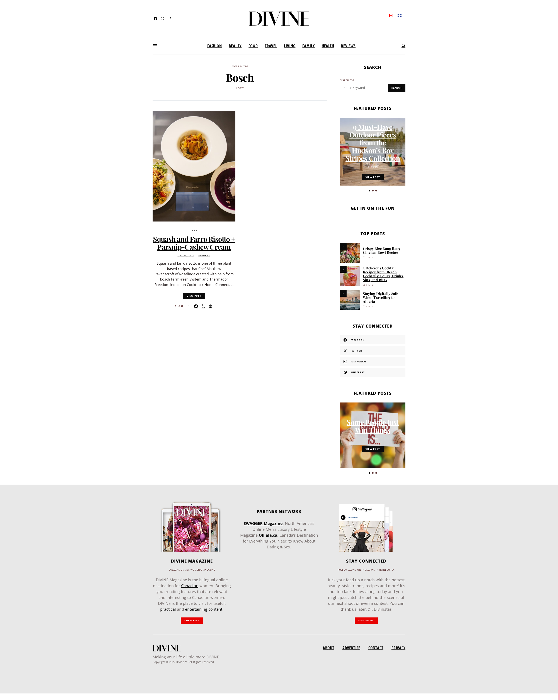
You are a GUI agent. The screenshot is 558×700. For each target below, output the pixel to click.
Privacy (398, 647)
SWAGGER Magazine (263, 523)
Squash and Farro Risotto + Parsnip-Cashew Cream (194, 242)
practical (168, 609)
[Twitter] (163, 18)
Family (308, 45)
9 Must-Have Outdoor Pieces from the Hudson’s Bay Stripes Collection (372, 142)
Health (328, 45)
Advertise (351, 647)
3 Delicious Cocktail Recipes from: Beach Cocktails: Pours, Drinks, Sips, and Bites (383, 274)
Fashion (214, 45)
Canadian (189, 585)
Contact (375, 647)
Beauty (235, 45)
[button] (369, 190)
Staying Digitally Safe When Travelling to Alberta (380, 297)
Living (289, 45)
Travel (271, 45)
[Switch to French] (399, 15)
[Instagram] (170, 18)
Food (253, 45)
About (328, 647)
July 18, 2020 (186, 255)
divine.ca (204, 255)
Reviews (348, 45)
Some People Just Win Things (373, 426)
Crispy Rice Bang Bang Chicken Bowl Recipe (381, 250)
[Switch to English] (391, 15)
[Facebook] (156, 18)
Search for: (347, 80)
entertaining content (203, 609)
